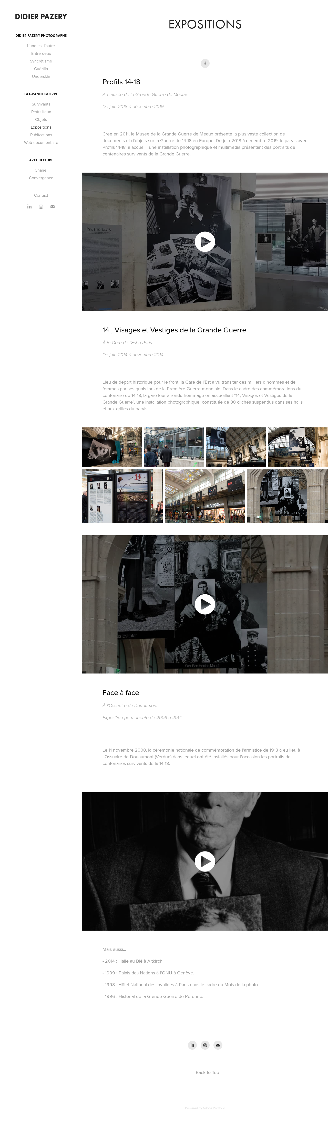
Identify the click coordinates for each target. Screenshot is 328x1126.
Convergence (41, 178)
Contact (41, 195)
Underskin (41, 76)
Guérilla (41, 68)
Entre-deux (41, 53)
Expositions (41, 127)
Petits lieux (41, 111)
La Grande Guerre (41, 94)
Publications (41, 135)
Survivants (41, 104)
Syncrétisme (41, 61)
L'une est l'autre (41, 45)
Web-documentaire (41, 142)
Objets (41, 119)
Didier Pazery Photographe (41, 36)
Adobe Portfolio (214, 1108)
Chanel (41, 170)
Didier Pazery (41, 16)
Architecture (41, 160)
